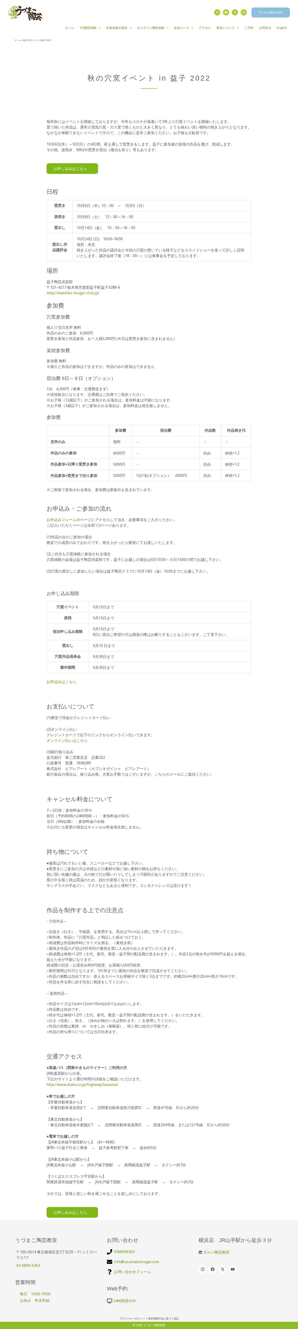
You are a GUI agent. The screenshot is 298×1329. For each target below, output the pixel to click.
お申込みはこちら (61, 681)
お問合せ (265, 28)
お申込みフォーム (61, 519)
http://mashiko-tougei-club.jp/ (73, 292)
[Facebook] (226, 12)
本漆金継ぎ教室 (116, 28)
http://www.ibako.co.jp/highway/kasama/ (82, 1084)
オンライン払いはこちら (67, 740)
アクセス (205, 28)
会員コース (181, 28)
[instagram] (203, 1269)
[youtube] (233, 1269)
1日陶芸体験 (88, 28)
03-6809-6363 (28, 1265)
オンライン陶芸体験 (150, 28)
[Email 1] (244, 12)
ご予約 (249, 28)
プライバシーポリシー (132, 1318)
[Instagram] (217, 12)
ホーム (69, 28)
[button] (270, 12)
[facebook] (213, 1269)
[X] (235, 12)
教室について (226, 28)
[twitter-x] (223, 1269)
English (282, 28)
